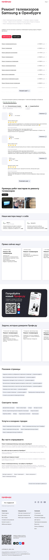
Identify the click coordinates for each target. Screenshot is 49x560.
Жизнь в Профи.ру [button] (39, 526)
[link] (7, 36)
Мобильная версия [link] (6, 524)
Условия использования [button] (8, 519)
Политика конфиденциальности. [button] (14, 555)
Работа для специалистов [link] (24, 517)
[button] (42, 113)
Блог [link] (35, 528)
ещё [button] (22, 228)
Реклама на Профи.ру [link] (39, 517)
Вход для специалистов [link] (24, 515)
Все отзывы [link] (4, 517)
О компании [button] (37, 513)
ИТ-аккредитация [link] (38, 515)
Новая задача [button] (5, 513)
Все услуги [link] (4, 515)
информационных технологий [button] (8, 552)
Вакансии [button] (36, 524)
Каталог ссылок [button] (5, 522)
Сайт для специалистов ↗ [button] (24, 513)
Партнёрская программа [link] (40, 522)
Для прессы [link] (37, 519)
